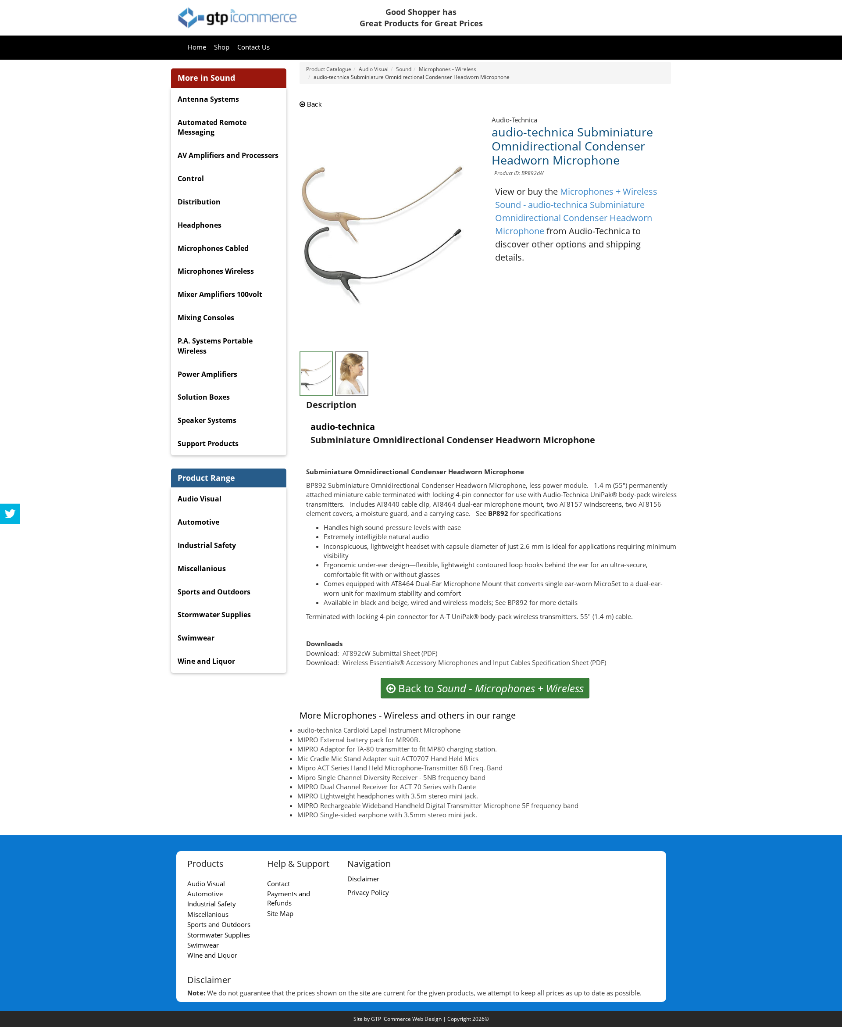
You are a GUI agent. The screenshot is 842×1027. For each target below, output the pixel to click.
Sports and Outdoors (214, 592)
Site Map (280, 913)
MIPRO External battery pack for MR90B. (358, 739)
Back (313, 104)
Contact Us (253, 47)
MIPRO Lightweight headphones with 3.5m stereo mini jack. (387, 795)
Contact (278, 883)
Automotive (198, 522)
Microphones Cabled (213, 248)
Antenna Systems (208, 99)
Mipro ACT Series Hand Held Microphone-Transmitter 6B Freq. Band (400, 767)
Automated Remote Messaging (212, 127)
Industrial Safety (207, 545)
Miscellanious (202, 568)
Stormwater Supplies (214, 614)
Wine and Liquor (206, 661)
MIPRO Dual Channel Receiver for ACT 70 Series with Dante (386, 786)
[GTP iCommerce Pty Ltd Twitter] (10, 514)
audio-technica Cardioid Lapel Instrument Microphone (378, 730)
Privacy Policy (368, 892)
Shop (221, 47)
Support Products (208, 443)
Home (197, 47)
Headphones (199, 225)
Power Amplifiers (207, 374)
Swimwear (196, 638)
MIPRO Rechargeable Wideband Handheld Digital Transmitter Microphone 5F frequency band (437, 805)
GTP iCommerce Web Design (406, 1019)
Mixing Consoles (206, 317)
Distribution (199, 202)
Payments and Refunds (288, 898)
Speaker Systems (207, 420)
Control (191, 178)
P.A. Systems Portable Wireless (215, 346)
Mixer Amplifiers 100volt (220, 294)
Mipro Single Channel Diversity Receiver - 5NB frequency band (391, 777)
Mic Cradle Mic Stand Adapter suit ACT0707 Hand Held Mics (387, 758)
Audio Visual (199, 499)
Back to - (490, 688)
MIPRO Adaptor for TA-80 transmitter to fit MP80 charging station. (397, 748)
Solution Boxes (204, 397)
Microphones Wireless (216, 271)
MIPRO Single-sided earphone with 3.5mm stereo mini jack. (387, 814)
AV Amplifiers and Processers (228, 155)
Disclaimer (363, 878)
